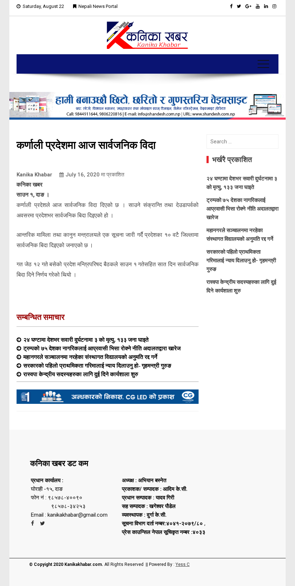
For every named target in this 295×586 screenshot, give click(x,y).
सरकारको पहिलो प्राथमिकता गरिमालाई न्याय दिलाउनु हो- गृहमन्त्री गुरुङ (97, 365)
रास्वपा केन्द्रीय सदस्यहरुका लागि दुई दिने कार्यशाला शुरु (80, 374)
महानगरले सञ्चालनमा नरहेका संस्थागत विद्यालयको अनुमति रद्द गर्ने (90, 357)
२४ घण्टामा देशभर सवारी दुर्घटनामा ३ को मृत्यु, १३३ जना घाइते (86, 339)
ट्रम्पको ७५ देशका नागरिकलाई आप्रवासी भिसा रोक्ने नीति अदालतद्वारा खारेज (102, 348)
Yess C (183, 564)
